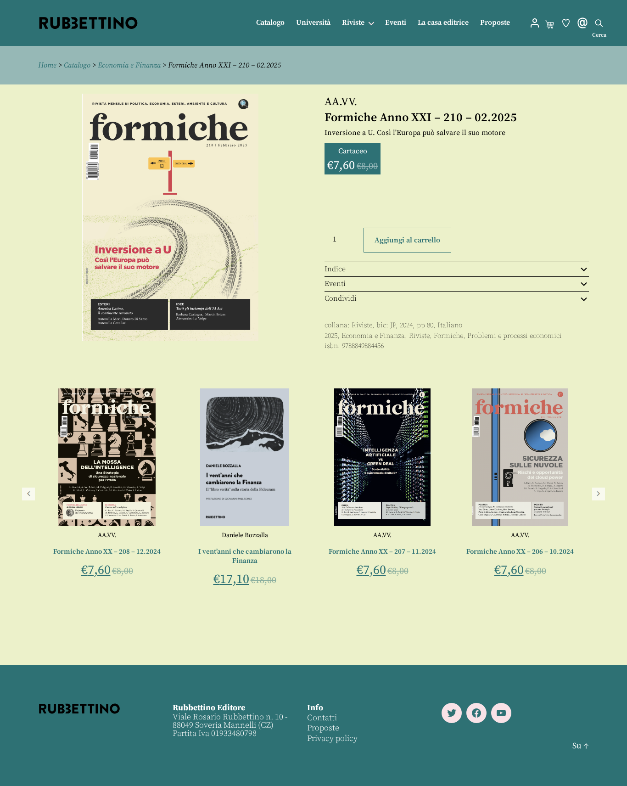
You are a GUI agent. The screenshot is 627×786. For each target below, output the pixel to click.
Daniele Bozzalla (245, 535)
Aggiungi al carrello (407, 240)
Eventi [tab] (335, 283)
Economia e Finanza (129, 65)
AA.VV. (341, 102)
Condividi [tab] (341, 298)
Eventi (395, 22)
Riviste (353, 22)
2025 (331, 335)
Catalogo (270, 22)
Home (47, 65)
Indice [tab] (335, 269)
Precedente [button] (28, 494)
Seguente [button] (598, 494)
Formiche (448, 335)
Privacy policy (332, 738)
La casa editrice (443, 22)
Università (313, 22)
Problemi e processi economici (514, 335)
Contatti (322, 718)
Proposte (495, 22)
